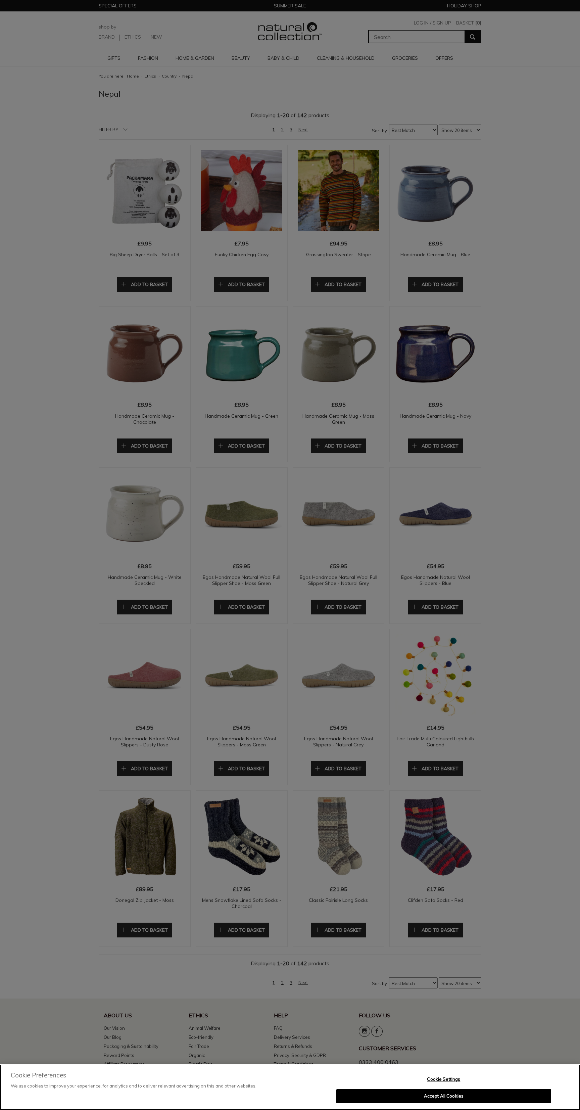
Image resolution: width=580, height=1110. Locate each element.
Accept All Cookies (444, 1096)
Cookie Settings (443, 1079)
